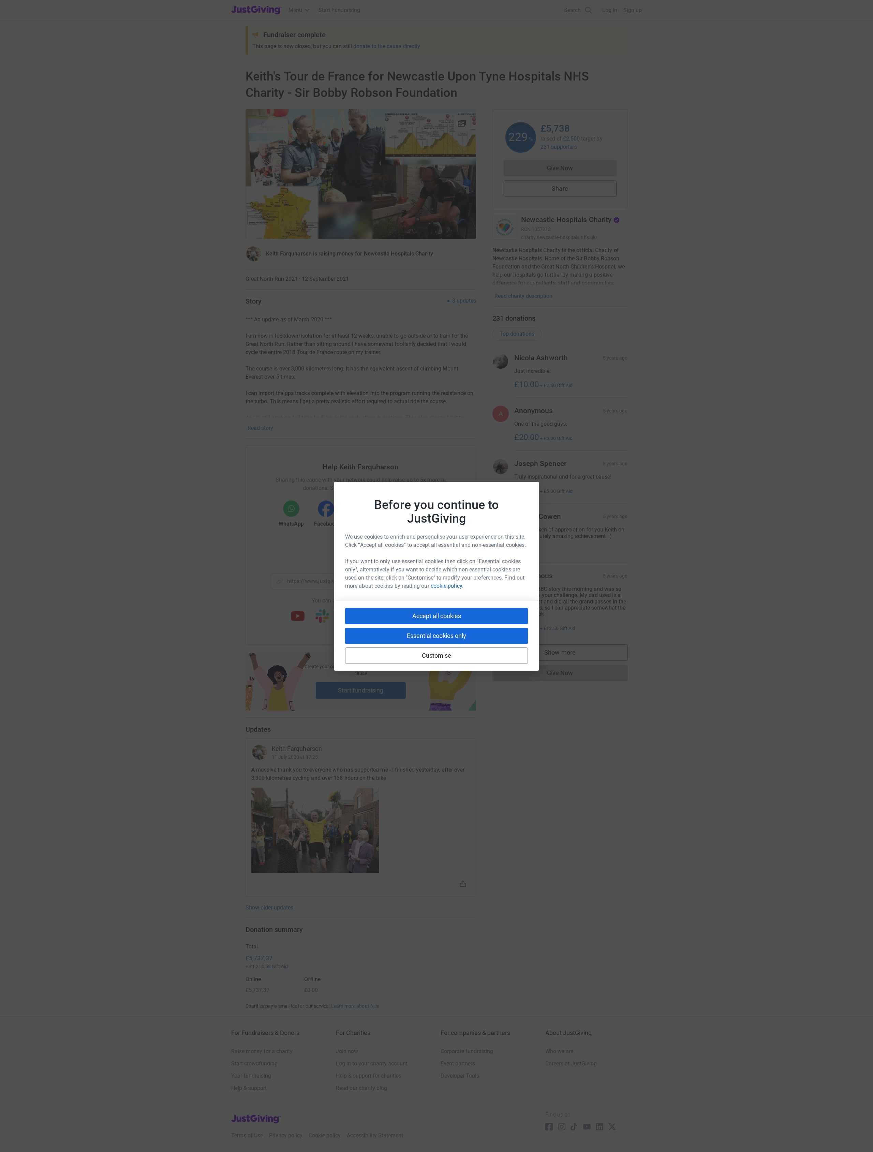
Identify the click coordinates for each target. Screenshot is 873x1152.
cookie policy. (447, 586)
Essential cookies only (436, 635)
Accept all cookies (436, 615)
